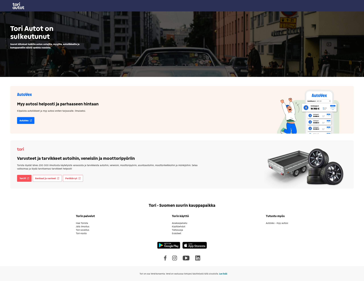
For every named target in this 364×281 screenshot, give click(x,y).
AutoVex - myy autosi (277, 223)
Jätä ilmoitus (82, 226)
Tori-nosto (81, 233)
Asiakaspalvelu (179, 223)
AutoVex (24, 120)
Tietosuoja (177, 229)
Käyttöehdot (178, 226)
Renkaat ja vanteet (45, 178)
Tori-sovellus (82, 229)
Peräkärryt (71, 178)
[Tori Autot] (182, 5)
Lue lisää (223, 273)
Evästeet (176, 233)
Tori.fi (22, 178)
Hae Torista (82, 223)
